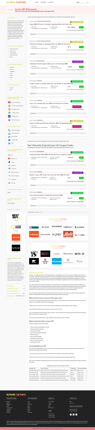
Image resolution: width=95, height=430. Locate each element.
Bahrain (11, 69)
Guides (49, 404)
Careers (50, 403)
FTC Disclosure (51, 415)
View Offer (73, 378)
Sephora (8, 403)
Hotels (28, 410)
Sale (11, 89)
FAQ (70, 401)
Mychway (8, 412)
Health (28, 409)
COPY (81, 27)
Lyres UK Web (14, 136)
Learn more (34, 424)
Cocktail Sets (13, 50)
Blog (49, 406)
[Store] (34, 254)
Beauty (28, 407)
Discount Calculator (73, 409)
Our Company (51, 401)
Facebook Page (14, 139)
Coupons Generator (73, 410)
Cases (11, 57)
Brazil (11, 73)
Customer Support (15, 133)
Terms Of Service (51, 417)
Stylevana (8, 401)
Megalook (8, 410)
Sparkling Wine (13, 52)
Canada (11, 75)
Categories (43, 2)
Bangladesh (12, 71)
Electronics (29, 404)
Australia (12, 67)
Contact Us (71, 403)
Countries (50, 2)
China (11, 77)
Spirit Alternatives (14, 55)
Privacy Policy (51, 414)
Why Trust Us (51, 407)
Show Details (32, 34)
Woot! (7, 406)
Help (12, 143)
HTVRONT (8, 409)
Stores (36, 2)
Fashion (29, 403)
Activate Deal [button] (77, 106)
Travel (28, 401)
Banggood (8, 404)
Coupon (11, 87)
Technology (29, 412)
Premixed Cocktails (14, 48)
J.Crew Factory (9, 407)
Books (28, 406)
